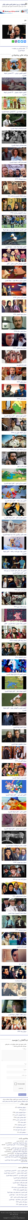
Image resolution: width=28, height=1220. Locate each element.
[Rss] (17, 1216)
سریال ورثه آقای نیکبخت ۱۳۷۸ (18, 640)
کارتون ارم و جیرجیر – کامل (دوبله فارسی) (15, 829)
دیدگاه (24, 1049)
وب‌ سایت (24, 1075)
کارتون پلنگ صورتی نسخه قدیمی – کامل (15, 624)
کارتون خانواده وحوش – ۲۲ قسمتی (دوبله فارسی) (15, 1173)
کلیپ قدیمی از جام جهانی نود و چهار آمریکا (14, 230)
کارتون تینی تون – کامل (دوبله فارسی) (16, 795)
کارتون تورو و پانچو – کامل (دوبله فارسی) (15, 416)
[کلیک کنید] (14, 11)
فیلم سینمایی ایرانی (21, 1117)
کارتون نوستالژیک (22, 1125)
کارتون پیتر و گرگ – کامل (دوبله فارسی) (15, 501)
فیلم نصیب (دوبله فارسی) (19, 778)
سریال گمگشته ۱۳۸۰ (20, 657)
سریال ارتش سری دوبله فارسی (20, 1150)
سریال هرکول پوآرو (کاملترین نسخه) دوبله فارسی (16, 1157)
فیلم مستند (23, 1122)
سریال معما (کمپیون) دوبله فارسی (17, 913)
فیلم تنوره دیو (22, 964)
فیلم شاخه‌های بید (21, 365)
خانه (26, 1141)
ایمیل (24, 1070)
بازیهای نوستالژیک (21, 1107)
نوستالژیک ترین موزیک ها (21, 1153)
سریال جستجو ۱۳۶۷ (20, 930)
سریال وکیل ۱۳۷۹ (21, 382)
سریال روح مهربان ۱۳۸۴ (19, 862)
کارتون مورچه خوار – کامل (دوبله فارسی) (15, 691)
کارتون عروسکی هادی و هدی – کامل (16, 264)
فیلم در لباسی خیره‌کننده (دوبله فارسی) (16, 846)
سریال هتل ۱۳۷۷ (21, 399)
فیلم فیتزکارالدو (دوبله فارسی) (18, 128)
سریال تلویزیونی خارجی (20, 1115)
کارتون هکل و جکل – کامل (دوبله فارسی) (15, 518)
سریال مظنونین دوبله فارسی (18, 744)
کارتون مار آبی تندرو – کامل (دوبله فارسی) (15, 483)
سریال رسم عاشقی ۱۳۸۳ (19, 348)
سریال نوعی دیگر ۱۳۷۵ (20, 331)
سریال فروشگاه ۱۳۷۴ (20, 179)
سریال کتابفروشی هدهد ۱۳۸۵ (18, 213)
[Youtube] (14, 1216)
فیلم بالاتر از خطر (21, 466)
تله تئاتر (24, 1110)
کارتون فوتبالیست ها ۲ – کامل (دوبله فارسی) (17, 1145)
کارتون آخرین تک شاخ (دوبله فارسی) (16, 674)
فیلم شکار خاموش (21, 947)
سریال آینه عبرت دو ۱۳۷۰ (19, 879)
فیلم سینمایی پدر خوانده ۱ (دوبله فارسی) (18, 49)
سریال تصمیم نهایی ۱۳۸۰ (19, 896)
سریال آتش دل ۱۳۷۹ (20, 761)
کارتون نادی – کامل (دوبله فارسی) (17, 812)
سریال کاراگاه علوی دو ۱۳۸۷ (18, 433)
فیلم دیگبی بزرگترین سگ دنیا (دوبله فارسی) (14, 535)
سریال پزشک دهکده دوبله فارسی (19, 1152)
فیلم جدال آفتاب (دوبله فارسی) (18, 162)
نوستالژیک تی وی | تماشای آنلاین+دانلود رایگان (14, 4)
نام (25, 1064)
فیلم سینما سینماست (20, 981)
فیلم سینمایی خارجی (21, 1120)
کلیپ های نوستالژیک (21, 1127)
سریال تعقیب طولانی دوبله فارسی (17, 1015)
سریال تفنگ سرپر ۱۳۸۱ (20, 607)
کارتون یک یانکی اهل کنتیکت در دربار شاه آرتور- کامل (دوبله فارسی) (15, 572)
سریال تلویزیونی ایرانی (21, 1112)
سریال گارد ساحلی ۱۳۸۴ (19, 297)
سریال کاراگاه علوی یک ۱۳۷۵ (18, 450)
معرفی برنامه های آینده (20, 1130)
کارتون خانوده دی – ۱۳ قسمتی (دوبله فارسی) (14, 112)
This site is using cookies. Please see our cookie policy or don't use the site (14, 1213)
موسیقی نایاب (22, 1132)
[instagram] (13, 1216)
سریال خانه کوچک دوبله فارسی (20, 1143)
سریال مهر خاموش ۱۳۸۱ (19, 314)
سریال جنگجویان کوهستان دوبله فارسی (18, 1155)
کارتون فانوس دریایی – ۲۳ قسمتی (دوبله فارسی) (16, 1171)
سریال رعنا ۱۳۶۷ (22, 1031)
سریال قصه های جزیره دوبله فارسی (19, 1148)
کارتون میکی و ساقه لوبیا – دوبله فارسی (15, 281)
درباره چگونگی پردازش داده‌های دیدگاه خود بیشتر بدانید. (15, 1101)
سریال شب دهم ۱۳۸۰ (20, 590)
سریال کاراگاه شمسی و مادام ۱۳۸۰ (17, 196)
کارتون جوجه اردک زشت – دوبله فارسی (16, 247)
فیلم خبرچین (23, 998)
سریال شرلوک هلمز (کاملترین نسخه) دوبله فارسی (16, 1160)
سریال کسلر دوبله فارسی (19, 727)
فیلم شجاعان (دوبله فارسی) (19, 145)
